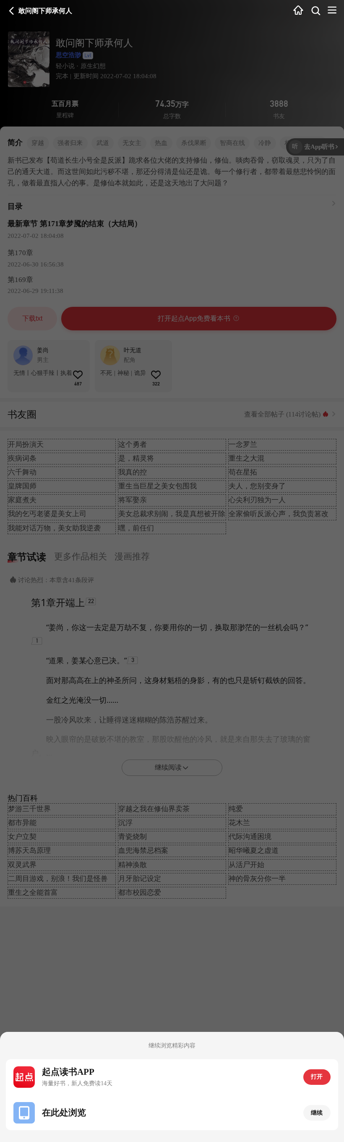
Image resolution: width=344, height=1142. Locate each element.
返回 (12, 11)
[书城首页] (298, 10)
